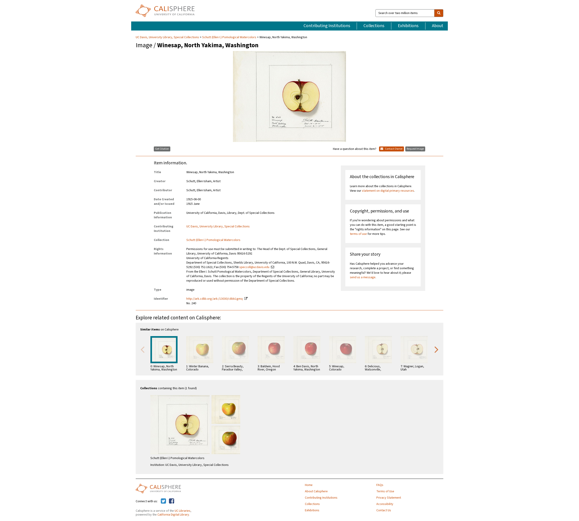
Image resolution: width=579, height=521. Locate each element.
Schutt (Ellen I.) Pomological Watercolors (229, 37)
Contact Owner (393, 149)
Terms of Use (385, 491)
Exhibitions (408, 26)
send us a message (362, 277)
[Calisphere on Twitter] (163, 501)
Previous (142, 349)
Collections (373, 26)
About (437, 26)
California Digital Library (173, 514)
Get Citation (162, 149)
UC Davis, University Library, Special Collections (168, 37)
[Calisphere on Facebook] (171, 501)
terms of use (358, 234)
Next (436, 349)
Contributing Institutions (327, 26)
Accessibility (384, 504)
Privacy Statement (388, 497)
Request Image (415, 149)
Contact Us (383, 510)
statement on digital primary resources (388, 191)
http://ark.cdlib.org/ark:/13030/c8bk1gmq (214, 299)
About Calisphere (316, 491)
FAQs (379, 485)
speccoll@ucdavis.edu (254, 267)
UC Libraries (182, 511)
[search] (438, 13)
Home (309, 485)
